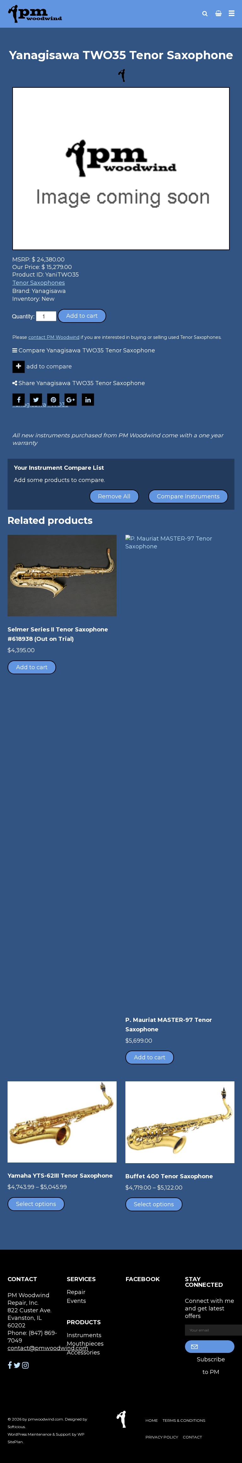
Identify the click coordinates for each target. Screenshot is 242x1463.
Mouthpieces (85, 1343)
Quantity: (23, 316)
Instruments (84, 1335)
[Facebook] (18, 399)
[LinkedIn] (88, 399)
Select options (36, 1204)
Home (152, 1420)
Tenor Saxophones (38, 282)
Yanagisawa (29, 404)
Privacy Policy (162, 1437)
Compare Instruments (188, 496)
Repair (76, 1292)
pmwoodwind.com (45, 1419)
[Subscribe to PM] (210, 1346)
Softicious (16, 1426)
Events (76, 1301)
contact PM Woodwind (53, 337)
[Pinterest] (53, 399)
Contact (192, 1437)
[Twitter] (36, 399)
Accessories (83, 1352)
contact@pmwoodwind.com (48, 1348)
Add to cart (82, 315)
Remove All (114, 496)
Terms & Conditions (184, 1420)
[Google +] (70, 399)
